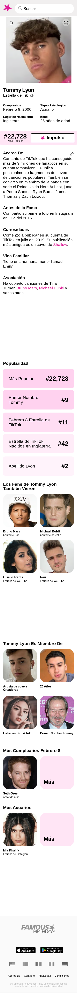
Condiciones (62, 976)
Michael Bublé (51, 288)
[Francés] (38, 964)
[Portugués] (26, 964)
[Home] (38, 928)
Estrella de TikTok (18, 95)
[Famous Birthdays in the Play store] (51, 950)
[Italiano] (52, 964)
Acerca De (14, 976)
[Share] (11, 23)
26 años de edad (55, 121)
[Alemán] (65, 964)
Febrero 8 (11, 109)
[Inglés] (12, 964)
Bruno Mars (26, 288)
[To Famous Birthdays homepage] (7, 7)
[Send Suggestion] (72, 154)
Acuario (47, 109)
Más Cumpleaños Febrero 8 (31, 750)
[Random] (66, 22)
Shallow (60, 244)
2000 (26, 109)
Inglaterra (11, 121)
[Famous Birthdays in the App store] (25, 950)
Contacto (29, 976)
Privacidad (44, 976)
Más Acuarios (17, 807)
